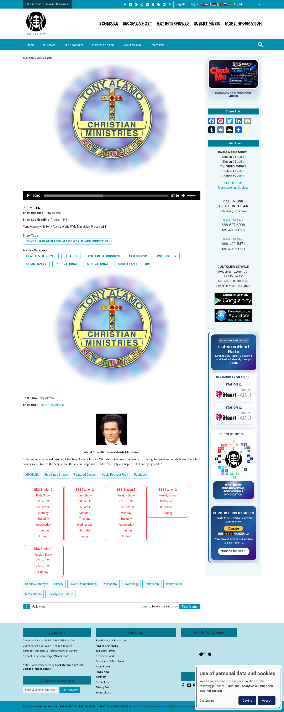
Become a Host (137, 23)
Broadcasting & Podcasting (111, 640)
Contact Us (102, 682)
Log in (194, 4)
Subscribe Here (233, 551)
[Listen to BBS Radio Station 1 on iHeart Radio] (233, 393)
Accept (266, 700)
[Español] (229, 4)
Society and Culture (134, 264)
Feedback (140, 474)
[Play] (28, 195)
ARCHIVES (32, 474)
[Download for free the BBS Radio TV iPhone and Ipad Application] (233, 315)
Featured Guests (85, 474)
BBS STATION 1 (233, 220)
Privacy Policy (104, 687)
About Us (101, 677)
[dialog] (238, 687)
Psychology (166, 256)
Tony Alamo (46, 398)
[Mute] (183, 195)
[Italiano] (218, 4)
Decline (247, 700)
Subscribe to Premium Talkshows (49, 4)
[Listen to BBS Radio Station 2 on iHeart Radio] (233, 416)
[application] (111, 195)
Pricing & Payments (107, 645)
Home (30, 44)
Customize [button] (207, 700)
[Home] (36, 23)
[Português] (222, 4)
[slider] (106, 196)
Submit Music (207, 23)
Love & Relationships (103, 256)
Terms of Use (103, 692)
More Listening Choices (233, 187)
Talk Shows (48, 44)
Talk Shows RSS (132, 44)
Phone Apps (102, 671)
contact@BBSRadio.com (54, 656)
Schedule (108, 23)
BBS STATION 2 (233, 239)
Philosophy (138, 256)
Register (181, 4)
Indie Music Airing (103, 44)
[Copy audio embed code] (25, 208)
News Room (103, 666)
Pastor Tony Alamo (51, 405)
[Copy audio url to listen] (30, 208)
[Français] (210, 4)
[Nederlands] (207, 4)
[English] (203, 4)
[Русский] (225, 4)
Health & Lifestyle (40, 256)
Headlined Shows (56, 474)
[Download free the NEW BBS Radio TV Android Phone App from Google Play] (233, 298)
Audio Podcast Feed (115, 474)
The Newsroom (74, 44)
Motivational (98, 264)
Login (144, 606)
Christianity (36, 264)
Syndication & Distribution (110, 661)
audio (240, 156)
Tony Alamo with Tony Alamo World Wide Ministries (67, 241)
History (71, 256)
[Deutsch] (214, 4)
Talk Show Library (105, 651)
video (240, 171)
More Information (243, 23)
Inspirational (67, 264)
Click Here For (233, 183)
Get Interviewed (173, 23)
